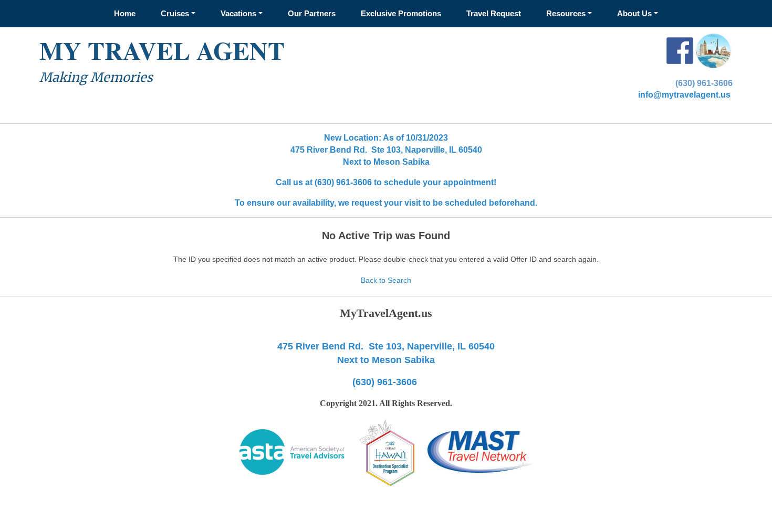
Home (124, 13)
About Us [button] (634, 13)
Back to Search (386, 280)
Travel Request (493, 13)
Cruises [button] (175, 13)
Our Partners (312, 13)
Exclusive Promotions (401, 13)
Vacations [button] (238, 13)
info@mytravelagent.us (684, 94)
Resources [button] (566, 13)
